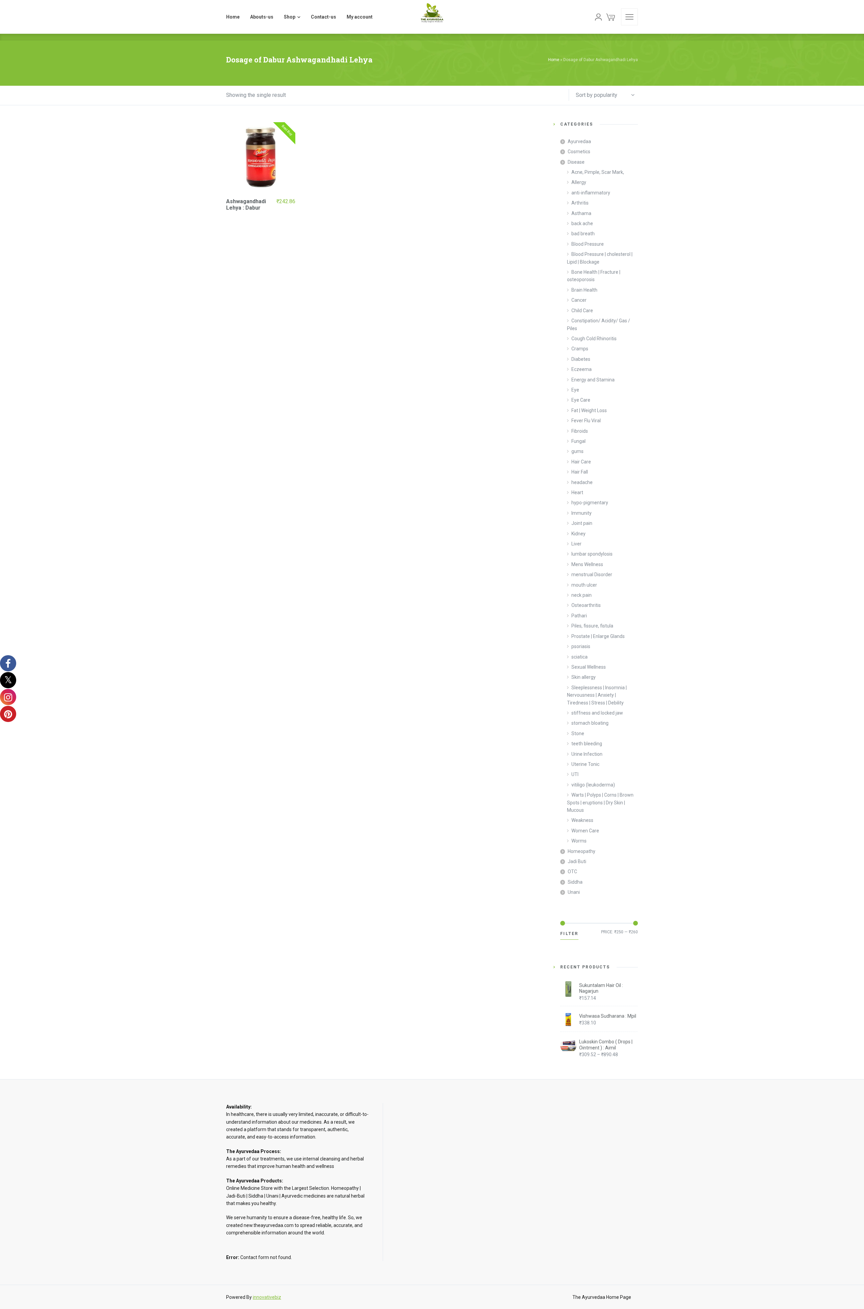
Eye (575, 390)
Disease (576, 162)
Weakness (582, 820)
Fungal (578, 441)
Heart (577, 492)
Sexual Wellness (588, 667)
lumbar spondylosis (592, 554)
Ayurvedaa (579, 141)
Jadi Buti (577, 861)
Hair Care (581, 461)
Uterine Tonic (585, 764)
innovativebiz (267, 1297)
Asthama (581, 213)
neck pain (581, 595)
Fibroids (579, 431)
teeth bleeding (586, 743)
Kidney (578, 533)
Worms (579, 841)
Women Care (585, 830)
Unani (574, 892)
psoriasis (580, 646)
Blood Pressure (587, 244)
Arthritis (580, 203)
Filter (569, 933)
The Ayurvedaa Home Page (601, 1297)
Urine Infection (586, 754)
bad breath (583, 233)
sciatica (579, 657)
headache (582, 482)
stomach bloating (590, 723)
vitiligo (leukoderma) (593, 784)
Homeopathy (581, 851)
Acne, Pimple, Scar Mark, (597, 172)
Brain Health (584, 290)
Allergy (578, 182)
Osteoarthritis (586, 605)
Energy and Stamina (593, 379)
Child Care (582, 310)
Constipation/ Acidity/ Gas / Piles (598, 324)
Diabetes (580, 359)
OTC (572, 871)
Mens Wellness (587, 564)
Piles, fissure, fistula (592, 626)
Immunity (581, 513)
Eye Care (580, 400)
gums (577, 451)
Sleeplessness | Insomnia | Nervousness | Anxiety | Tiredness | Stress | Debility (597, 695)
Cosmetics (579, 151)
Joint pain (581, 523)
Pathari (579, 615)
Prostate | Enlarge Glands (598, 636)
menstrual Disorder (591, 574)
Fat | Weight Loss (589, 410)
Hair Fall (579, 472)
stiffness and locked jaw (597, 713)
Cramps (579, 348)
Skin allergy (583, 677)
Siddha (575, 882)
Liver (576, 543)
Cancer (579, 300)
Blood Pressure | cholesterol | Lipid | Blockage (599, 257)
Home (553, 59)
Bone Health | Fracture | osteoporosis (593, 275)
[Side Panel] (629, 16)
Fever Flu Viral (586, 420)
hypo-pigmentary (589, 502)
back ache (582, 223)
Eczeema (581, 369)
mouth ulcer (584, 585)
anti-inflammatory (590, 192)
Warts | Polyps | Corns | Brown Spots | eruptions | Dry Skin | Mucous (600, 802)
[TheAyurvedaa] (432, 17)
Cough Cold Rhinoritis (594, 338)
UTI (574, 774)
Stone (577, 733)
